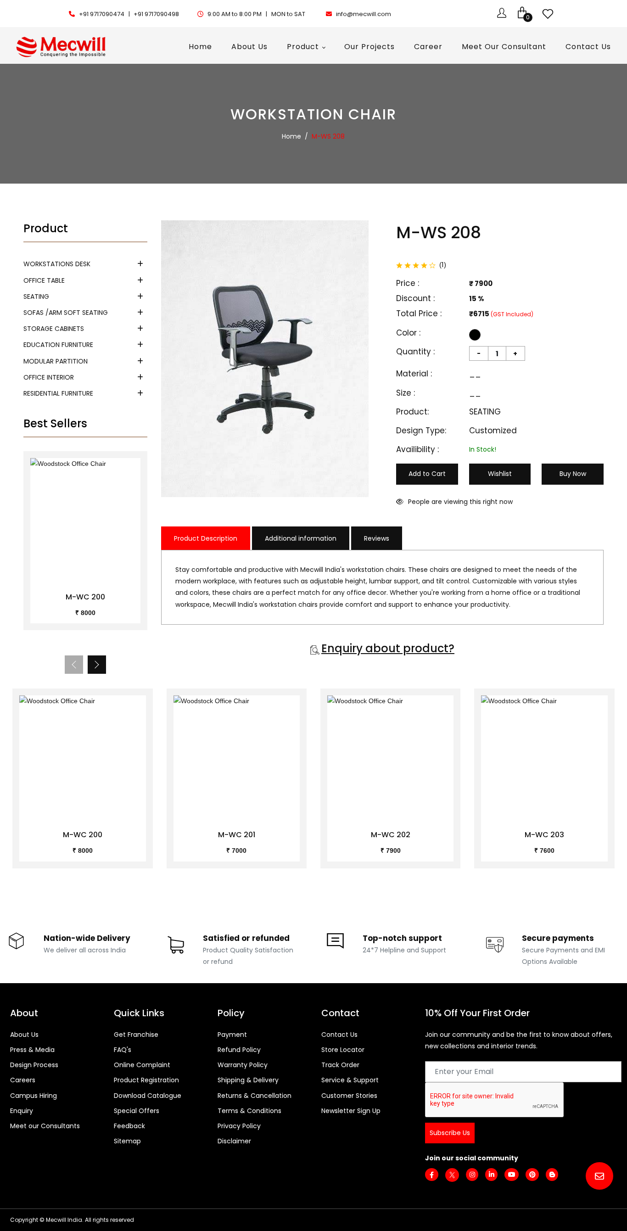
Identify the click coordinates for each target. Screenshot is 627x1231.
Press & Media (32, 1049)
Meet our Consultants (45, 1125)
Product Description (205, 538)
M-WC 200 (85, 597)
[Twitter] (452, 1174)
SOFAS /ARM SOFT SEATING (65, 312)
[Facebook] (431, 1175)
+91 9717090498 (156, 14)
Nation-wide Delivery (87, 938)
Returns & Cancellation (254, 1095)
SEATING (36, 296)
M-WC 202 (390, 834)
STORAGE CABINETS (53, 328)
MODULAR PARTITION (55, 361)
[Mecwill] (61, 45)
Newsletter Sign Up (351, 1110)
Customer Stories (349, 1095)
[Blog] (552, 1174)
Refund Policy (239, 1049)
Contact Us (339, 1034)
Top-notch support (402, 938)
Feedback (129, 1125)
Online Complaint (142, 1064)
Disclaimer (234, 1141)
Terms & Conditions (249, 1110)
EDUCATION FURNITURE (58, 344)
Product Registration (146, 1080)
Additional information (300, 538)
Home (291, 136)
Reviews (376, 538)
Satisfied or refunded (246, 938)
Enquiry (21, 1110)
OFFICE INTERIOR (48, 377)
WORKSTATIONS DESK (56, 264)
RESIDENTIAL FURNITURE (58, 393)
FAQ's (122, 1049)
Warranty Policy (243, 1064)
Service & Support (350, 1080)
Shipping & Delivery (248, 1080)
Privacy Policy (239, 1125)
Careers (22, 1080)
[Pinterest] (532, 1174)
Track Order (340, 1064)
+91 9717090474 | (105, 14)
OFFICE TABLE (44, 280)
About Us (24, 1034)
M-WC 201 (236, 834)
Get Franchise (136, 1034)
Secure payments (558, 938)
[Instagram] (472, 1174)
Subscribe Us (450, 1132)
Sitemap (127, 1141)
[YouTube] (511, 1174)
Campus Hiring (33, 1095)
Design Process (34, 1064)
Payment (232, 1034)
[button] (97, 664)
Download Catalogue (147, 1095)
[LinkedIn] (491, 1174)
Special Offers (136, 1110)
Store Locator (342, 1049)
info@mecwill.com (363, 14)
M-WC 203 (544, 834)
